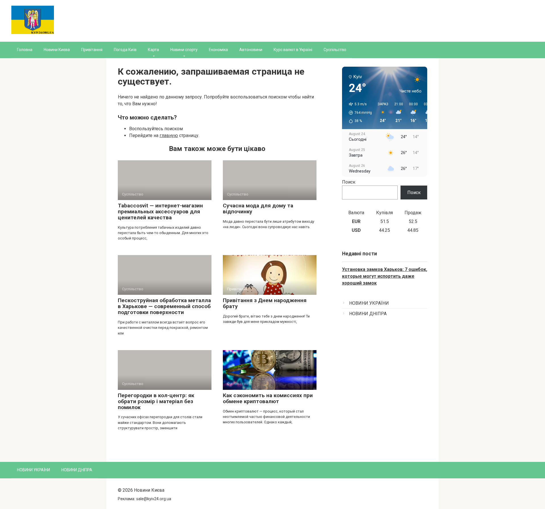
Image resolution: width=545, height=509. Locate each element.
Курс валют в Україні (293, 49)
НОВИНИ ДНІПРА (368, 313)
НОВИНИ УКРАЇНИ (369, 303)
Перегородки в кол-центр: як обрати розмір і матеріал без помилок (156, 401)
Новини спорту (184, 49)
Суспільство (335, 49)
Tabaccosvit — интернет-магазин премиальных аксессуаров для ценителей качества (160, 211)
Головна (24, 49)
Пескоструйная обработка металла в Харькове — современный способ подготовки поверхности (164, 306)
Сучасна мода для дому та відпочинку (258, 208)
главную (169, 135)
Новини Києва (57, 49)
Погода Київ (125, 49)
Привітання (91, 49)
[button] (358, 112)
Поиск (348, 182)
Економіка (218, 49)
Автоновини (250, 49)
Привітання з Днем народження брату (265, 303)
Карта (153, 49)
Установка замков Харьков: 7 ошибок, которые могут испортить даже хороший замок (384, 276)
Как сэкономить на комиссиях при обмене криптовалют (268, 398)
